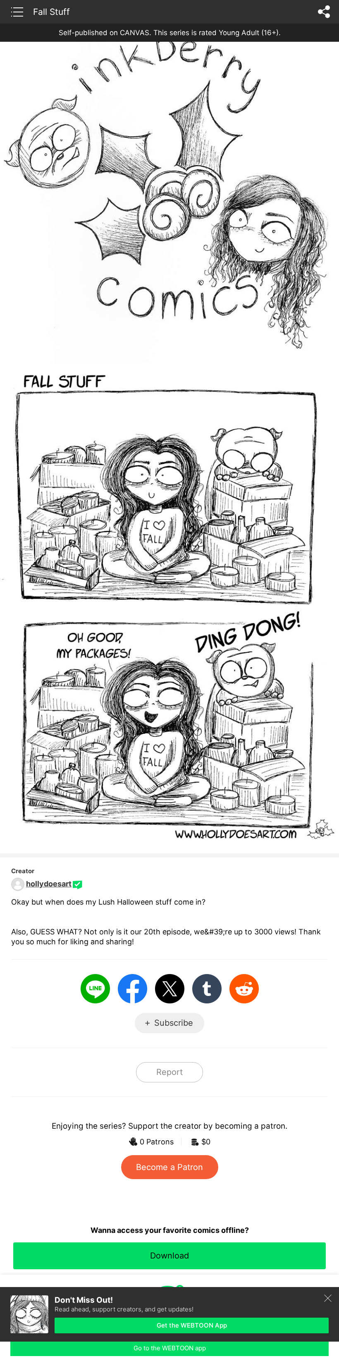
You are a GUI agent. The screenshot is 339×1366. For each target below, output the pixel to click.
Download (169, 1256)
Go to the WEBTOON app (170, 1348)
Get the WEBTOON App (192, 1325)
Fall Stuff (51, 12)
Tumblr (207, 988)
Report (169, 1072)
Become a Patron (169, 1167)
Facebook (132, 988)
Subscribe (173, 1023)
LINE (95, 988)
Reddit (244, 988)
